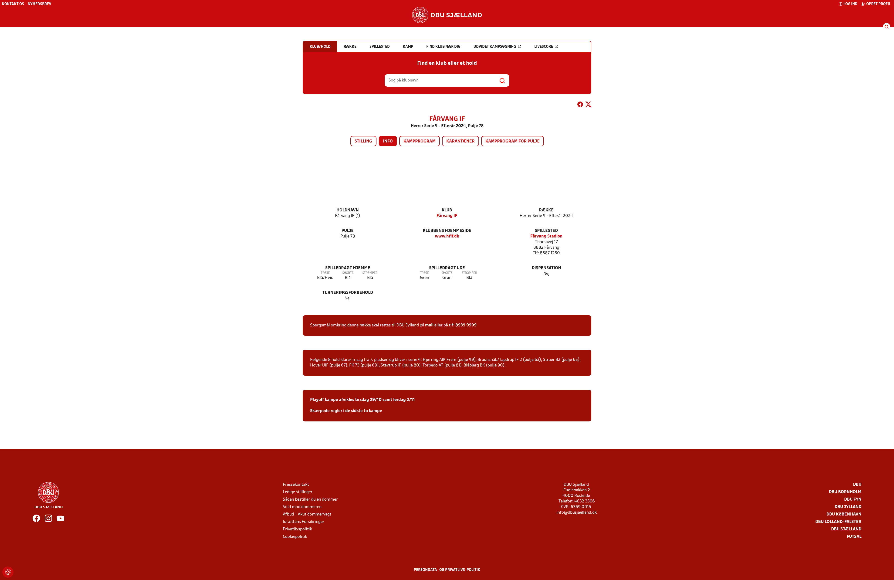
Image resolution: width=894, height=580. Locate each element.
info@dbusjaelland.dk (576, 513)
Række (546, 210)
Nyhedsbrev (39, 4)
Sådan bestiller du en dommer (310, 500)
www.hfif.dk (447, 236)
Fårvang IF (447, 216)
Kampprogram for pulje (512, 141)
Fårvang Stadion (546, 236)
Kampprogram (419, 141)
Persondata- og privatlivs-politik (447, 570)
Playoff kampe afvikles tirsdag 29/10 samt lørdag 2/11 (362, 400)
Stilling (363, 141)
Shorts (347, 273)
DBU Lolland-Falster (838, 522)
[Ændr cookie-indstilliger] (8, 572)
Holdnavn (347, 210)
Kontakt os (13, 4)
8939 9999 (466, 325)
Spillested (546, 231)
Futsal (854, 537)
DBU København (843, 514)
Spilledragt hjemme (347, 268)
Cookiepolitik (295, 537)
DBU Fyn (852, 500)
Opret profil (878, 4)
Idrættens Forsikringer (303, 522)
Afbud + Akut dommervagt (307, 514)
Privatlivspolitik (297, 529)
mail (429, 325)
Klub (447, 210)
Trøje (325, 273)
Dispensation (546, 268)
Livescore (543, 46)
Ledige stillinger (297, 492)
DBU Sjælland (846, 529)
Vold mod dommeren (302, 507)
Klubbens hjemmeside (447, 231)
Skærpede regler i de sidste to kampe (346, 411)
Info (388, 141)
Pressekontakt (296, 485)
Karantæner (460, 141)
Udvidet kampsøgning (495, 46)
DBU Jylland (848, 507)
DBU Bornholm (845, 492)
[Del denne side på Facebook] (580, 105)
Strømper (370, 273)
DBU (857, 485)
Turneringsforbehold (347, 293)
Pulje (348, 231)
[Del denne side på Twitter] (588, 105)
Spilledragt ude (447, 268)
